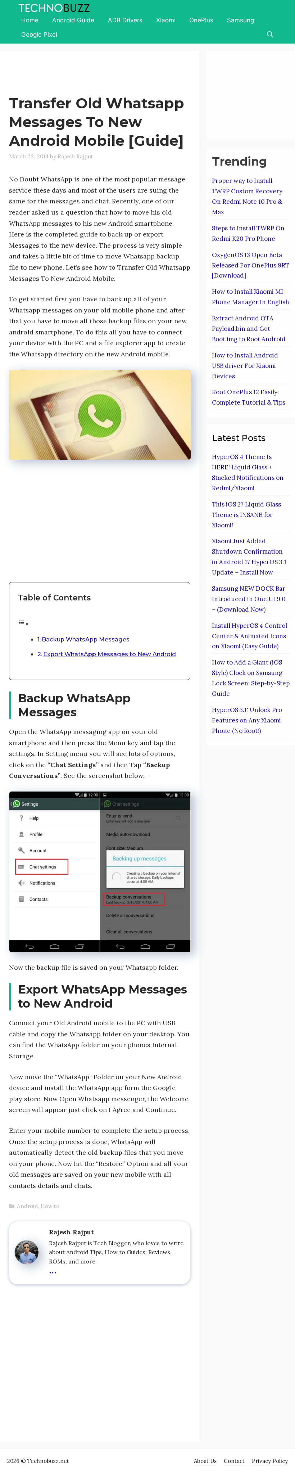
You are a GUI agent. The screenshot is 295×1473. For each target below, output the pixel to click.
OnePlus (201, 20)
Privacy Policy (270, 1461)
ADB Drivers (125, 20)
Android (27, 1206)
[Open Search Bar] (270, 34)
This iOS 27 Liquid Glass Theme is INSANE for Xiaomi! (246, 514)
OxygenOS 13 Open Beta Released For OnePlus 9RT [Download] (250, 265)
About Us (205, 1461)
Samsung (240, 20)
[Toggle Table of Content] (23, 624)
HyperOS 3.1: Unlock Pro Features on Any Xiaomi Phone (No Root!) (247, 720)
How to (50, 1206)
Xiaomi (166, 20)
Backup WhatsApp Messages (86, 639)
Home (29, 20)
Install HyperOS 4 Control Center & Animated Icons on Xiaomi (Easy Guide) (249, 636)
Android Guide (73, 20)
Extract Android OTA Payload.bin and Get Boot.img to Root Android (249, 328)
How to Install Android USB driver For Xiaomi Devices (245, 365)
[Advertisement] (140, 74)
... (52, 1268)
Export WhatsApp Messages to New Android (109, 654)
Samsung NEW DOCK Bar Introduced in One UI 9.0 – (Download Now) (249, 599)
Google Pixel (39, 34)
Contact (234, 1461)
